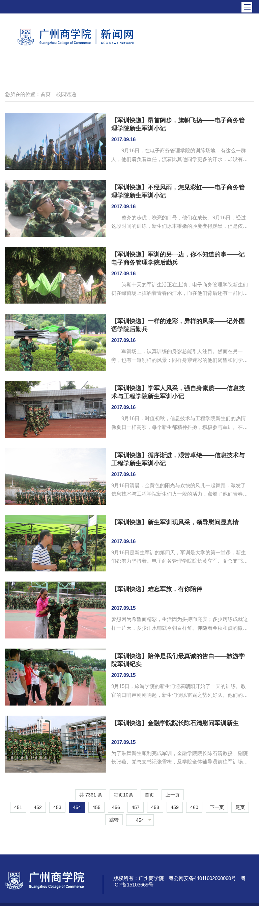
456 (116, 807)
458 (155, 807)
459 (175, 807)
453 (57, 807)
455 (96, 807)
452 (38, 807)
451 (18, 807)
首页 (45, 94)
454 (77, 807)
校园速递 (66, 94)
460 (194, 807)
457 (136, 807)
